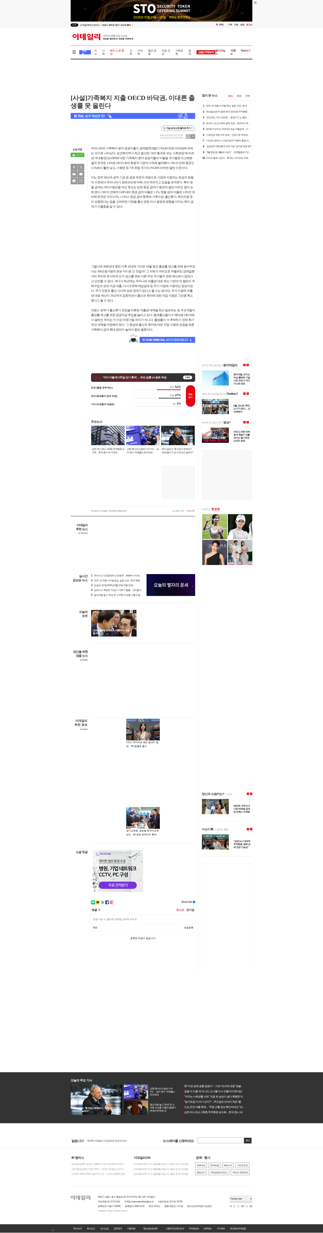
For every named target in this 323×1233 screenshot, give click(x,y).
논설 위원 (77, 149)
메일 (74, 174)
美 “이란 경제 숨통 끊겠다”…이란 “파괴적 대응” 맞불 (211, 1086)
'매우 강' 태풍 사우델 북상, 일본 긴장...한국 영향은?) (117, 580)
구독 (230, 24)
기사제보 (221, 1228)
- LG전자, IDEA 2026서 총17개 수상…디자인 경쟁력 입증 (98, 1174)
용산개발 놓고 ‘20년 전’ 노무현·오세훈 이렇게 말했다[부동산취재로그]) (126, 595)
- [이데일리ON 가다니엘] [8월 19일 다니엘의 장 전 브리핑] (160, 1174)
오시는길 (104, 1228)
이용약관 (131, 1228)
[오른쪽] (134, 611)
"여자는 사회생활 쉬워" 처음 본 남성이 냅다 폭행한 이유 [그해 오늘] (220, 1096)
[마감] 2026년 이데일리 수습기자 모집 (105, 1140)
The (246, 50)
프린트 (81, 174)
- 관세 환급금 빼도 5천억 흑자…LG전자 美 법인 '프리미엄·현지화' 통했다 (99, 1169)
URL (81, 181)
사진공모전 (242, 1165)
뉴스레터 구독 (178, 511)
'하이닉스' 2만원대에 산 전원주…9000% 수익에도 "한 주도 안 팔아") (125, 575)
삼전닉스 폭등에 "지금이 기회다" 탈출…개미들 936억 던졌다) (122, 590)
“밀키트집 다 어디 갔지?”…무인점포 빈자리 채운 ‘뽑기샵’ (214, 1101)
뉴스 (230, 95)
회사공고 (91, 1228)
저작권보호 (194, 1228)
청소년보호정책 (150, 1228)
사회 (103, 52)
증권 (239, 95)
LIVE (74, 25)
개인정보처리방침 (237, 1228)
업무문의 (118, 1228)
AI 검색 (84, 52)
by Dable (84, 660)
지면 (236, 24)
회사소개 (77, 1228)
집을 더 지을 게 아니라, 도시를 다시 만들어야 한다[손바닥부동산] (218, 1091)
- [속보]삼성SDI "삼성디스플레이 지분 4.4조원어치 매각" (97, 1164)
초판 (242, 24)
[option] (134, 25)
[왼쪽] (131, 611)
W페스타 (228, 1165)
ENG (221, 24)
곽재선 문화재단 (240, 1172)
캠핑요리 (201, 1172)
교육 (131, 52)
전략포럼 (214, 1165)
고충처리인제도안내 (175, 1228)
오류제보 (207, 1228)
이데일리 (102, 37)
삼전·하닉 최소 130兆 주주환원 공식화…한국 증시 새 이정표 (216, 1112)
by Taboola (83, 533)
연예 (247, 95)
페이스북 (74, 167)
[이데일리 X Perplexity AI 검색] (133, 116)
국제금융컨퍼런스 (219, 1172)
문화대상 (201, 1165)
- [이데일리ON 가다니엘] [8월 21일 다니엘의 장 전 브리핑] (160, 1164)
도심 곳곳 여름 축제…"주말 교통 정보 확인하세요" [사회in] (215, 1107)
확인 (248, 1140)
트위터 (81, 167)
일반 (189, 52)
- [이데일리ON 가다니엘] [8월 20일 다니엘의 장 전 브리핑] (160, 1169)
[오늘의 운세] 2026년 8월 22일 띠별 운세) (112, 585)
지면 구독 (190, 511)
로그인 (249, 24)
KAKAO (74, 181)
